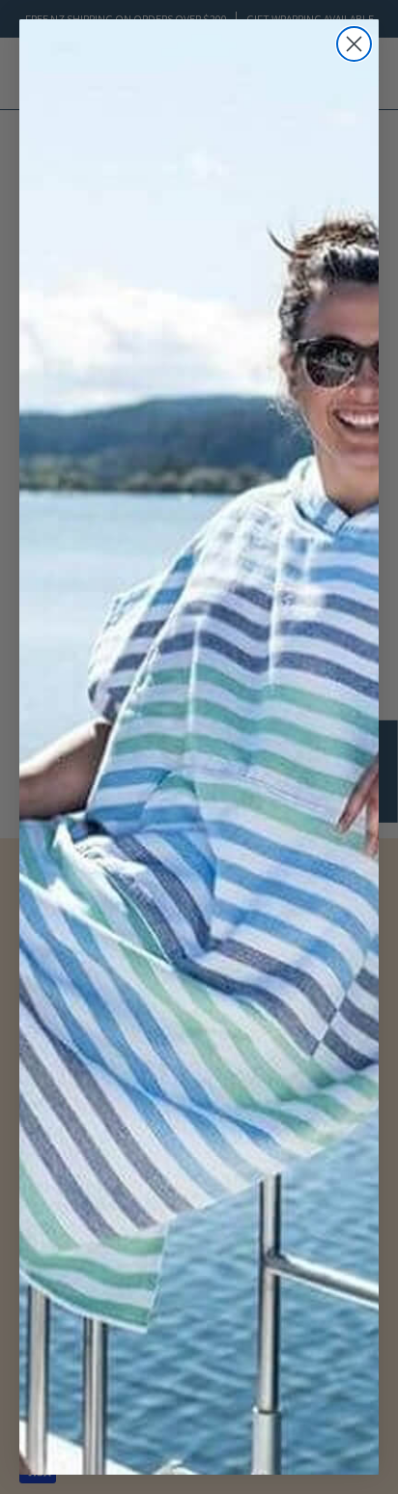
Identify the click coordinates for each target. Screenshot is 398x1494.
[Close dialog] (354, 44)
